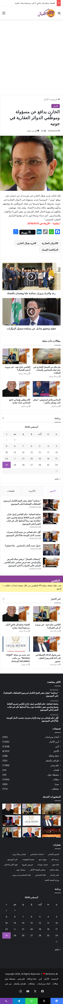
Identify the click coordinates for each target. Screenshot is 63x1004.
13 (31, 452)
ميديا (57, 784)
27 (31, 465)
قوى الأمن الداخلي (11, 864)
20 (31, 458)
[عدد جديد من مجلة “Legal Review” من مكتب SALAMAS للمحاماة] (16, 644)
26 (40, 465)
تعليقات (11, 490)
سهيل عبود (43, 859)
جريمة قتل (55, 859)
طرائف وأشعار (52, 760)
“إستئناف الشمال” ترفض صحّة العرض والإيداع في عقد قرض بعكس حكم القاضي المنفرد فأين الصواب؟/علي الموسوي (22, 562)
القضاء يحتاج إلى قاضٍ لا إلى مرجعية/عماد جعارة (35, 3)
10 (56, 452)
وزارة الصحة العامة (52, 880)
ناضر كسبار (54, 875)
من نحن (8, 983)
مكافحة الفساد (49, 249)
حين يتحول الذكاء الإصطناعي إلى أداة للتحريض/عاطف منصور (48, 658)
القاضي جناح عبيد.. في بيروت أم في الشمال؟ (17, 368)
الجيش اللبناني (53, 854)
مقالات (56, 779)
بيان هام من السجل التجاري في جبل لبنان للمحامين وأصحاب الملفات (47, 369)
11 (48, 452)
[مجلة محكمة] (46, 12)
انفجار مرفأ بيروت (19, 854)
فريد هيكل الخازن (26, 243)
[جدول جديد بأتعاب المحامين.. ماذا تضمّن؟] (51, 549)
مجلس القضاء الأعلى (37, 870)
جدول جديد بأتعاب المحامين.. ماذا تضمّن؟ (23, 545)
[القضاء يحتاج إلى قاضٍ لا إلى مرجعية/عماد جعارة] (16, 614)
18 (48, 458)
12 (40, 452)
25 (48, 465)
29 (15, 465)
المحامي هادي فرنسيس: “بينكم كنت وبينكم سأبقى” (47, 401)
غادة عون (55, 864)
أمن (57, 746)
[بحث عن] (59, 14)
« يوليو (58, 478)
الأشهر (53, 490)
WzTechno (50, 974)
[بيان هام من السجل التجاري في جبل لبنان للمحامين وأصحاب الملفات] (47, 356)
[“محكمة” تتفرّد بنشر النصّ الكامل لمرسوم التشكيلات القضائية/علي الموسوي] (51, 505)
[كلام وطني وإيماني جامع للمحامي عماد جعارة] (16, 389)
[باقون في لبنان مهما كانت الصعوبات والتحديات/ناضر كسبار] (31, 832)
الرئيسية (54, 99)
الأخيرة (32, 490)
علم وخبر (55, 765)
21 (23, 458)
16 (7, 452)
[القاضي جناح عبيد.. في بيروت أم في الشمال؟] (16, 356)
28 (23, 465)
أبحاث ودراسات (52, 737)
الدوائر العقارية (49, 243)
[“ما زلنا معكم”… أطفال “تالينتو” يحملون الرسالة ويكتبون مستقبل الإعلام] (51, 832)
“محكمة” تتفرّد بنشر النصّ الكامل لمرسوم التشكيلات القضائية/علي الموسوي (22, 502)
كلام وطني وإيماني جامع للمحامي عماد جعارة (19, 401)
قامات (56, 770)
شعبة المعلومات (28, 859)
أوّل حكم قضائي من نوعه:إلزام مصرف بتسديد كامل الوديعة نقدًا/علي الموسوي (23, 534)
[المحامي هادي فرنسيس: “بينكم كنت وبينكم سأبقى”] (47, 389)
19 (40, 458)
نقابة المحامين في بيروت (21, 875)
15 (15, 452)
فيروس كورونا (27, 864)
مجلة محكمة (54, 870)
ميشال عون (20, 870)
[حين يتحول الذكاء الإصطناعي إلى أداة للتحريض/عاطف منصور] (47, 644)
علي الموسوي (12, 859)
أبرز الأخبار (54, 741)
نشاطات (55, 789)
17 (56, 458)
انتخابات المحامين (37, 854)
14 (23, 452)
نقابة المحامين (40, 875)
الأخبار (46, 99)
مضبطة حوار (53, 775)
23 (6, 458)
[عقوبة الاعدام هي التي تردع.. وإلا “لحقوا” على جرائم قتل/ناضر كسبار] (11, 820)
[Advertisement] (31, 61)
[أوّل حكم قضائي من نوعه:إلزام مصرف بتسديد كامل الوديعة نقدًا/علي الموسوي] (51, 536)
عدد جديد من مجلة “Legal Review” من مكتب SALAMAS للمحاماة (18, 658)
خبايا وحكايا (54, 756)
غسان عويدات (42, 864)
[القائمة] (3, 14)
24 (56, 465)
